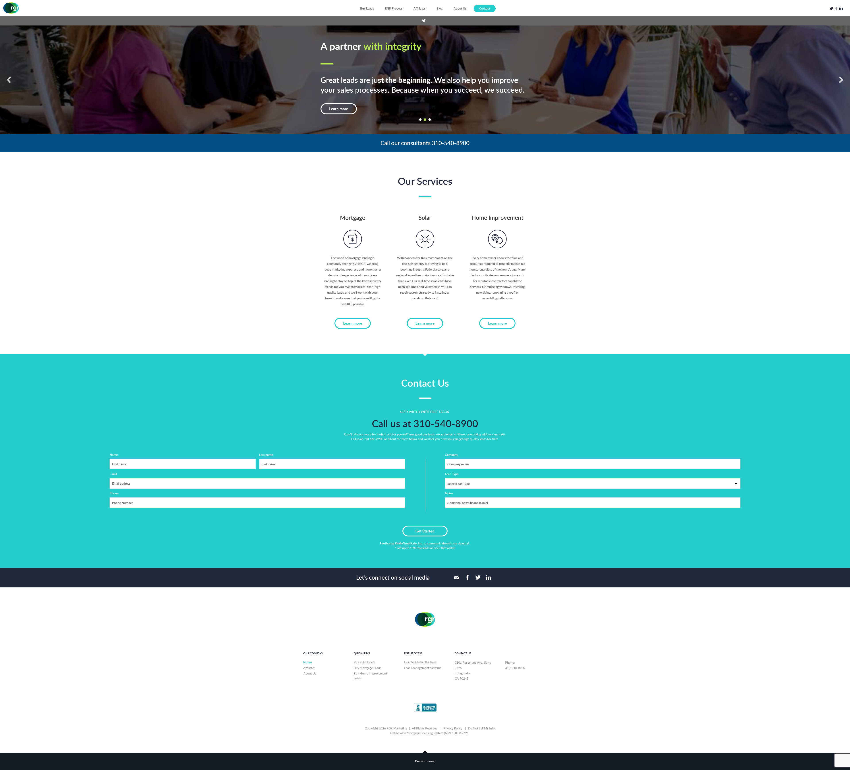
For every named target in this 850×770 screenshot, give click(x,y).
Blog (439, 8)
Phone (114, 486)
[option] (425, 76)
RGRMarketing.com (11, 8)
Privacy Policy (452, 721)
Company (451, 447)
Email (113, 467)
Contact (484, 8)
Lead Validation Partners (420, 655)
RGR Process (393, 8)
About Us (460, 8)
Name (114, 447)
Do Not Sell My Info (481, 721)
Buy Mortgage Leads (367, 661)
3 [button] (430, 112)
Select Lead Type (458, 476)
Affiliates (419, 8)
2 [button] (425, 112)
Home (307, 655)
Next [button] (841, 76)
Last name (266, 447)
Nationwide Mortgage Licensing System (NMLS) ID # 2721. (429, 726)
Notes (449, 486)
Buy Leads (367, 8)
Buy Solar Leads (364, 655)
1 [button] (420, 112)
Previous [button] (9, 76)
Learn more (338, 101)
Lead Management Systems (422, 661)
